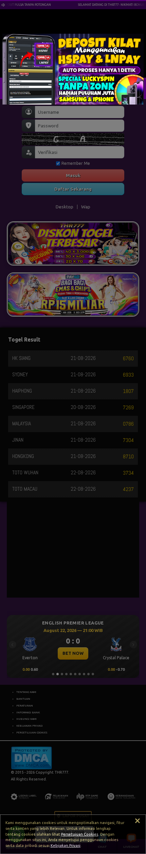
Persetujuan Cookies (79, 834)
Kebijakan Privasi (65, 845)
